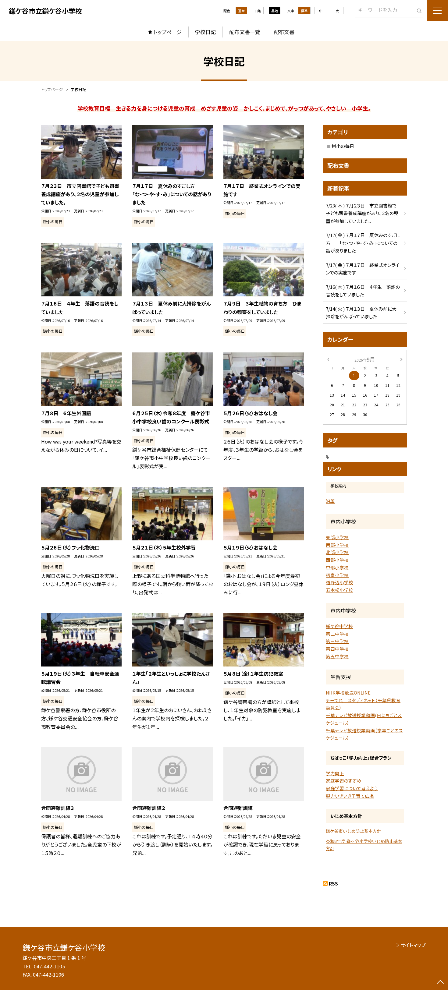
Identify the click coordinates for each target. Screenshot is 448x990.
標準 (304, 10)
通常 (241, 10)
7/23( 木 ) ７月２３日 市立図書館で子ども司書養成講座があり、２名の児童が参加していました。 (362, 213)
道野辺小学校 (339, 582)
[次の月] (401, 359)
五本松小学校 (339, 590)
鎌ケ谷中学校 (339, 626)
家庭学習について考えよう (352, 788)
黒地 (274, 10)
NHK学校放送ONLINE (348, 692)
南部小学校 (337, 545)
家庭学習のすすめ (343, 780)
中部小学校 (337, 567)
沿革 (330, 501)
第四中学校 (337, 648)
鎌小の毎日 (343, 146)
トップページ (168, 32)
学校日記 (205, 32)
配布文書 (284, 32)
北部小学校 (337, 552)
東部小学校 (337, 537)
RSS (333, 883)
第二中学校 (337, 634)
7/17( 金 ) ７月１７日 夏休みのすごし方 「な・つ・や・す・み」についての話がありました (363, 243)
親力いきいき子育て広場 (350, 796)
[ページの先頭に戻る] (440, 982)
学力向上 (335, 773)
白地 (257, 10)
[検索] (418, 9)
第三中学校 (337, 641)
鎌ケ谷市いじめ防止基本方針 (353, 831)
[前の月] (328, 359)
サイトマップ (413, 945)
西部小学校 (337, 560)
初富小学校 (337, 575)
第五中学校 (337, 656)
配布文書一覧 (244, 32)
